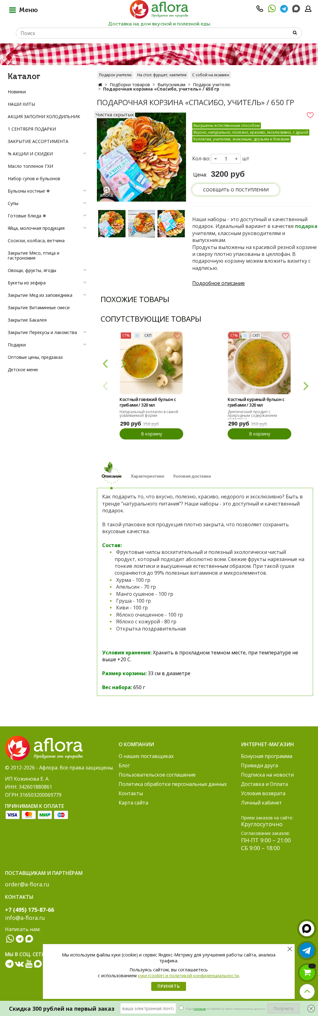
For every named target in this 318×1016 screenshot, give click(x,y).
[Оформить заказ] (307, 972)
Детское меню (23, 369)
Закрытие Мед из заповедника (40, 295)
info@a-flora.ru (25, 917)
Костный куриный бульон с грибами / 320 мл (256, 402)
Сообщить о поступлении (236, 190)
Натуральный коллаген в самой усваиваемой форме (149, 413)
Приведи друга (259, 765)
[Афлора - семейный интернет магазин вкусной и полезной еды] (159, 9)
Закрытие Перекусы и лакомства (42, 332)
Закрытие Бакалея (27, 320)
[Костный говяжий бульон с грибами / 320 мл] (151, 362)
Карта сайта (133, 803)
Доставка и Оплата (264, 784)
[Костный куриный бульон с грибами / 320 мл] (259, 362)
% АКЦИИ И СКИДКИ (30, 154)
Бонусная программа (266, 756)
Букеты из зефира (27, 283)
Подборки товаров (130, 84)
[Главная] (100, 84)
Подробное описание (218, 283)
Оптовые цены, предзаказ (35, 357)
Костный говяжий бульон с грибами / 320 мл (148, 402)
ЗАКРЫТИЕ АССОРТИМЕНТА (38, 141)
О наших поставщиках (146, 756)
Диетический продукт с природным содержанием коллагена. (252, 415)
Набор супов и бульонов (34, 178)
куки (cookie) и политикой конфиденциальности (188, 975)
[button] (306, 385)
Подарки (17, 345)
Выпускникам (171, 84)
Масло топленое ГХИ (30, 166)
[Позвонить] (260, 10)
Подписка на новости (267, 775)
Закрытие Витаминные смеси (39, 307)
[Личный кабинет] (308, 10)
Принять (168, 986)
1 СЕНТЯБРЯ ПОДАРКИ (32, 129)
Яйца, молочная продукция (36, 228)
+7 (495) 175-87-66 (29, 909)
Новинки (17, 92)
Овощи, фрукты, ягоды (32, 270)
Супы (13, 203)
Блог (124, 765)
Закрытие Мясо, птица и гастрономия (33, 255)
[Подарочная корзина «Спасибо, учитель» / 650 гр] (111, 223)
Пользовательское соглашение (157, 775)
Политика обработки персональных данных (173, 784)
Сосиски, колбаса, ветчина (36, 240)
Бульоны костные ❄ (29, 191)
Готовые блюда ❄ (27, 216)
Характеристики (147, 476)
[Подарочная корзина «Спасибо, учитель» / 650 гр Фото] (141, 156)
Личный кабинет (261, 803)
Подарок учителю (115, 75)
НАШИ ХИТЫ (21, 104)
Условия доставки (192, 476)
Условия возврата (263, 793)
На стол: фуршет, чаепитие (162, 75)
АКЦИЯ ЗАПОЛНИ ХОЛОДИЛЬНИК (44, 116)
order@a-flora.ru (27, 884)
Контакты (131, 793)
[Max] (296, 9)
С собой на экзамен (210, 75)
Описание (112, 476)
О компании (136, 744)
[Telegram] (284, 10)
